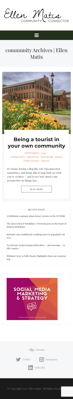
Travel (45, 160)
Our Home (47, 157)
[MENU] (36, 35)
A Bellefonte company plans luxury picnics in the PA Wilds (36, 216)
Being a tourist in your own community (36, 142)
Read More (36, 189)
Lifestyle (33, 157)
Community (17, 157)
